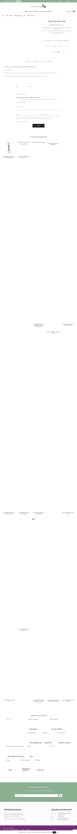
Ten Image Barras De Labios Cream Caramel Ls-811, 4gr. (53, 701)
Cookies (22, 829)
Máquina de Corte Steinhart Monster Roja (24, 157)
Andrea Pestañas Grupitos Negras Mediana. (38, 513)
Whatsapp (47, 46)
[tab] (28, 61)
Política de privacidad (15, 829)
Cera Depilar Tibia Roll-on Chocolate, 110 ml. (68, 325)
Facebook (54, 46)
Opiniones (49, 61)
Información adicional (39, 61)
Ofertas (53, 1)
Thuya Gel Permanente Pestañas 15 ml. (24, 630)
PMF (8, 829)
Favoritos (60, 1)
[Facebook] (74, 828)
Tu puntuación (19, 102)
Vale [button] (54, 832)
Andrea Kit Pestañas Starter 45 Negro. (53, 332)
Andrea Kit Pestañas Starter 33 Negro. (68, 513)
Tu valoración (19, 106)
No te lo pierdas (48, 11)
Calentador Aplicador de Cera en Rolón (68, 701)
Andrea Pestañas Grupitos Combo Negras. (23, 513)
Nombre (18, 114)
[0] (72, 11)
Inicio (26, 11)
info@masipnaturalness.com (63, 818)
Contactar (67, 1)
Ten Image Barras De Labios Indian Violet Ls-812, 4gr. (38, 701)
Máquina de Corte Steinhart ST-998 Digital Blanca (9, 157)
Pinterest (67, 46)
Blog (74, 1)
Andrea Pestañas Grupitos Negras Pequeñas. (8, 513)
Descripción (28, 61)
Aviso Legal (28, 829)
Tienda (7, 15)
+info (57, 832)
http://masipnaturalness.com (63, 819)
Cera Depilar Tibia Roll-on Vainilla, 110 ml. (53, 144)
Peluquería (31, 11)
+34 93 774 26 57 (61, 816)
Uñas (24, 15)
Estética (36, 11)
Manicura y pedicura (18, 15)
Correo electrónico (43, 114)
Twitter (60, 46)
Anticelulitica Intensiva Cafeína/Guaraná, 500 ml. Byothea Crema (38, 325)
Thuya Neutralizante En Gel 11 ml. (9, 701)
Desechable (41, 11)
